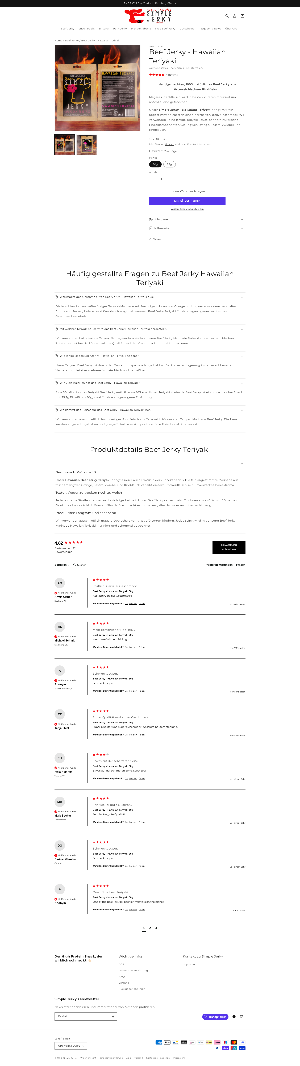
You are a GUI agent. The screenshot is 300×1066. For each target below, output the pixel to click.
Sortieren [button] (61, 564)
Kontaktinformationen (158, 1058)
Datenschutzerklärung (133, 970)
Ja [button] (126, 603)
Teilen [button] (157, 239)
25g (169, 164)
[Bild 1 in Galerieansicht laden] (65, 145)
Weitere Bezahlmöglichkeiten (187, 209)
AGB (121, 964)
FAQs (122, 976)
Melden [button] (133, 603)
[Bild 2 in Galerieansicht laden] (86, 145)
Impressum (190, 964)
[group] (73, 543)
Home (58, 40)
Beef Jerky (72, 40)
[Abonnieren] (113, 1016)
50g (155, 164)
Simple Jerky (70, 1058)
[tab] (219, 565)
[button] (227, 16)
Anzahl (153, 172)
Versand (169, 144)
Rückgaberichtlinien (132, 988)
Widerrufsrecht (88, 1058)
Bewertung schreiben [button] (229, 547)
